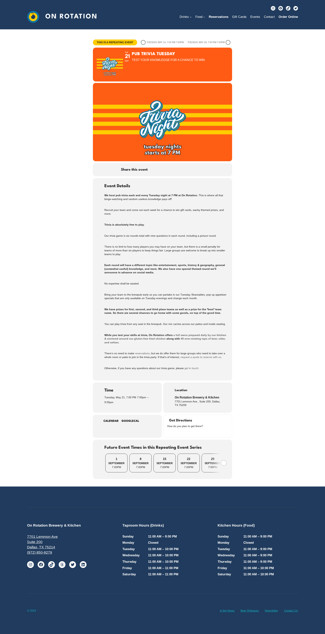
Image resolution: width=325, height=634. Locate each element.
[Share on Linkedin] (173, 169)
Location (181, 390)
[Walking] (183, 432)
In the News (227, 610)
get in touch (191, 368)
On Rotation (71, 17)
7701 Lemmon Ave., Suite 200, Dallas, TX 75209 (197, 403)
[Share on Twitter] (163, 169)
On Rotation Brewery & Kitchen (197, 397)
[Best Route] (169, 432)
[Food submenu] (204, 17)
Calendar (111, 421)
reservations (142, 353)
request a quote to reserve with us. (201, 357)
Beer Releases (250, 610)
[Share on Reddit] (182, 169)
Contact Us (291, 610)
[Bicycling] (188, 432)
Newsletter (271, 610)
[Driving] (174, 432)
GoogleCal (130, 421)
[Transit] (178, 432)
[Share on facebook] (154, 169)
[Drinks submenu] (191, 17)
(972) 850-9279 (39, 552)
